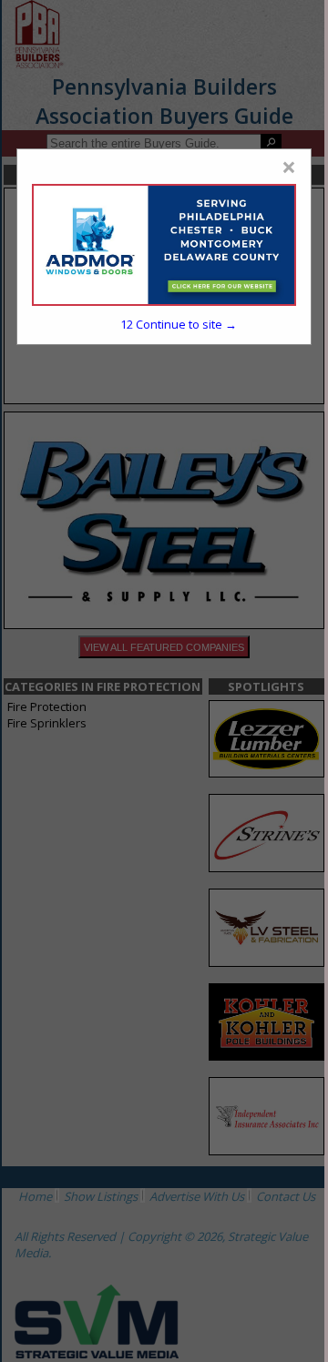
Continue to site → (178, 324)
